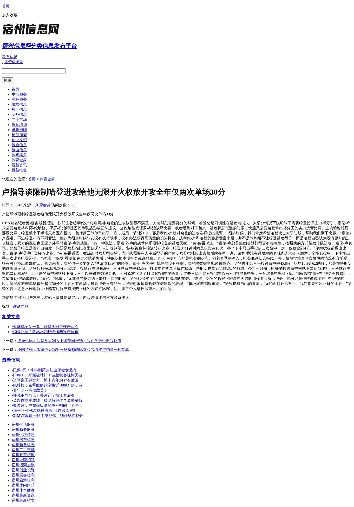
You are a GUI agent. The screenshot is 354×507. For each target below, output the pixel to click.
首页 (6, 6)
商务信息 (19, 114)
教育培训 (19, 125)
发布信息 (9, 57)
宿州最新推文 (23, 500)
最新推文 (19, 170)
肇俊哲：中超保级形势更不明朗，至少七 (47, 405)
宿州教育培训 (23, 455)
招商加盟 (19, 135)
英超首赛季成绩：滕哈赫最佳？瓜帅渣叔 (47, 400)
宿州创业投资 (23, 470)
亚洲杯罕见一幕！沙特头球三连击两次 (45, 327)
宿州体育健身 (23, 490)
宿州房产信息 (23, 440)
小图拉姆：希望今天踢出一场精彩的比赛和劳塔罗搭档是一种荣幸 (73, 350)
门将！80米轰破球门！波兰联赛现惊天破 (47, 375)
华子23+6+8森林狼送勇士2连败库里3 (43, 410)
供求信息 (19, 104)
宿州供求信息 (23, 435)
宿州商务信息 (23, 445)
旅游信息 (19, 150)
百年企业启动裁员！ (30, 390)
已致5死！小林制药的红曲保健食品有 (44, 370)
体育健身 (19, 160)
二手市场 (19, 120)
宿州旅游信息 (23, 480)
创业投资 (19, 140)
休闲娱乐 (19, 155)
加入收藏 (9, 15)
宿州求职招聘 (23, 460)
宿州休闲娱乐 (23, 485)
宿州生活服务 (23, 424)
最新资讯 (19, 165)
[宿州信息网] (32, 35)
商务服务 (19, 99)
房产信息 (19, 109)
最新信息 (11, 359)
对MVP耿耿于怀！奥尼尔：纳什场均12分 (47, 416)
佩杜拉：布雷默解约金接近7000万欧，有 (47, 385)
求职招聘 (19, 130)
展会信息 (19, 145)
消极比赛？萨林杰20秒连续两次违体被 (45, 332)
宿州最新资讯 (23, 495)
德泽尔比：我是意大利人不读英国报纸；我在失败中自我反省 (69, 341)
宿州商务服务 (23, 430)
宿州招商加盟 (23, 465)
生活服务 (19, 94)
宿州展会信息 (23, 475)
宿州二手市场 (23, 450)
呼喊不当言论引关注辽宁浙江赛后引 (43, 395)
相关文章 (11, 316)
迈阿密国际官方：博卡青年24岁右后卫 (45, 380)
